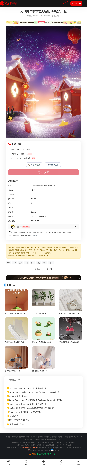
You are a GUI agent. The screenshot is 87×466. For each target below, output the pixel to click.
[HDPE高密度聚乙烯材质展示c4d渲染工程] (70, 300)
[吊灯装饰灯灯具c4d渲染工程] (16, 300)
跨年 (44, 263)
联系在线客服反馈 (26, 235)
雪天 (51, 263)
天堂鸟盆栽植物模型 (39, 313)
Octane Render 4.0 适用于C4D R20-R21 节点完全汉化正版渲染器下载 (34, 392)
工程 (26, 263)
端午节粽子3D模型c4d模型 (41, 342)
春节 (32, 263)
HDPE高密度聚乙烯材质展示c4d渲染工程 (69, 314)
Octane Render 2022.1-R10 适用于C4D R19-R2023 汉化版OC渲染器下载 (35, 400)
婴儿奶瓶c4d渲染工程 (12, 370)
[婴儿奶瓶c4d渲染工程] (16, 357)
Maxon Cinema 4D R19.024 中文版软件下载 (25, 412)
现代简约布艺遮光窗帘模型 (18, 396)
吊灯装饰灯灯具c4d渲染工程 (15, 313)
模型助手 (19, 226)
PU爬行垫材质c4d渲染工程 (14, 342)
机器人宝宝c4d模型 (17, 424)
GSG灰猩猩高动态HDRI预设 (19, 420)
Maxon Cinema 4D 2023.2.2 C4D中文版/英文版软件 (27, 404)
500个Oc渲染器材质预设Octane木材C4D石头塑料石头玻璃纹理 (31, 408)
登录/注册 (77, 3)
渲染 (38, 263)
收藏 (38, 269)
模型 (26, 464)
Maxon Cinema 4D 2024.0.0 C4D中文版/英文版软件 (27, 388)
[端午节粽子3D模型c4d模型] (43, 333)
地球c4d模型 (13, 416)
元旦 (14, 263)
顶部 (78, 464)
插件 (61, 464)
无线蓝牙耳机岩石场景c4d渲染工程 (70, 343)
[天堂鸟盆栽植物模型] (43, 297)
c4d (8, 263)
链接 (50, 269)
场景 (20, 263)
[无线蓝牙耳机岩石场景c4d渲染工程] (70, 328)
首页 (8, 464)
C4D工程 (29, 16)
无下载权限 (43, 172)
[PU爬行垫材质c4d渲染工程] (16, 328)
